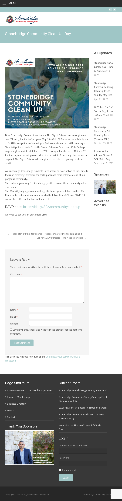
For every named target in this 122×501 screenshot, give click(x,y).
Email (14, 316)
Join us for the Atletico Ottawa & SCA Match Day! (103, 155)
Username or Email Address (73, 445)
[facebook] (110, 10)
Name (14, 309)
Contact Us (12, 417)
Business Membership (18, 397)
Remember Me (69, 470)
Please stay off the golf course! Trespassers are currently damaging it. (45, 233)
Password (64, 457)
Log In (66, 477)
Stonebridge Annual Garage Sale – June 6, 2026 (104, 66)
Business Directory (16, 403)
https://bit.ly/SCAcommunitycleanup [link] (51, 207)
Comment (16, 274)
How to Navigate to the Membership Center (29, 390)
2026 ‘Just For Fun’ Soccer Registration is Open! (104, 111)
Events (10, 410)
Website (14, 323)
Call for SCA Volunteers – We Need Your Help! (61, 237)
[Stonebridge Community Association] (19, 18)
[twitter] (114, 10)
